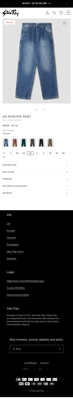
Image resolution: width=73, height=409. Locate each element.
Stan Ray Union (15, 251)
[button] (54, 13)
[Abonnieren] (59, 349)
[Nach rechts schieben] (44, 110)
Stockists (11, 258)
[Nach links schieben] (29, 110)
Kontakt (11, 230)
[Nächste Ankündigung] (66, 3)
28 (17, 153)
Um (9, 223)
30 (30, 153)
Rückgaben (13, 244)
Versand (11, 237)
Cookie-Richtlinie (16, 287)
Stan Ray (40, 391)
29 (24, 153)
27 (11, 153)
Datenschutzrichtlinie (18, 294)
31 (38, 153)
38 (5, 157)
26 (5, 153)
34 (57, 153)
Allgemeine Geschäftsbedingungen (25, 281)
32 (44, 153)
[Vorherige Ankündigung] (6, 3)
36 (63, 153)
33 (50, 153)
